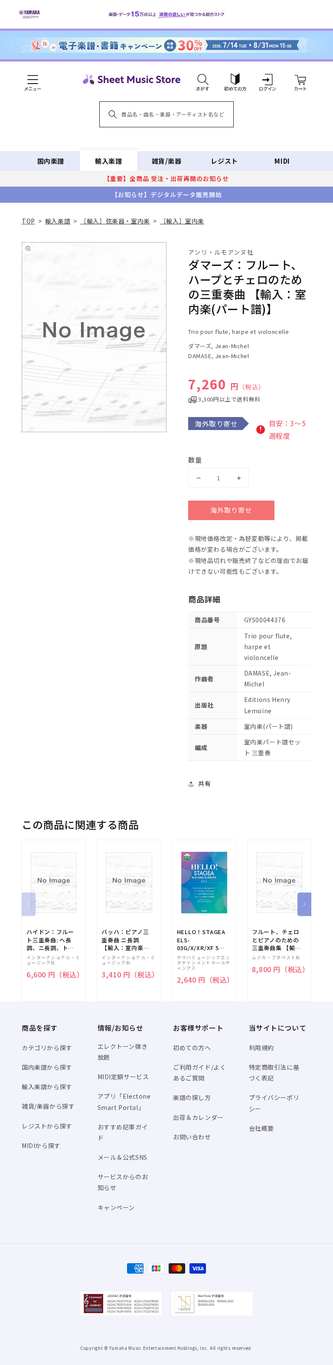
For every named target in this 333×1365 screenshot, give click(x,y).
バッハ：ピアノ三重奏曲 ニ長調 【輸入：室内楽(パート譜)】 (125, 940)
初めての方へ (192, 1047)
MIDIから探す (41, 1145)
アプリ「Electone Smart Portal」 (124, 1101)
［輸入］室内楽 (182, 221)
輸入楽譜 (108, 160)
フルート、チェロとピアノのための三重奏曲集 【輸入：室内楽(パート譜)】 (276, 940)
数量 (195, 459)
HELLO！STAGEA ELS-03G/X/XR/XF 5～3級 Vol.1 (201, 940)
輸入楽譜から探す (47, 1086)
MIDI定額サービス (123, 1076)
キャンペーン (116, 1207)
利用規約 (261, 1047)
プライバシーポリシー (274, 1103)
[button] (202, 79)
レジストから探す (47, 1126)
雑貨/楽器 (167, 160)
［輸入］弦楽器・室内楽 (115, 221)
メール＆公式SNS (122, 1157)
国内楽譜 (50, 160)
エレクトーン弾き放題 (123, 1051)
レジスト (224, 160)
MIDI (282, 160)
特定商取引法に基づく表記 (274, 1072)
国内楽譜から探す (47, 1067)
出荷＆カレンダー (198, 1117)
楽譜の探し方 (192, 1097)
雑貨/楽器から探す (48, 1106)
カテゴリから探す (47, 1047)
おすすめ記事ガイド (123, 1132)
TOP (28, 221)
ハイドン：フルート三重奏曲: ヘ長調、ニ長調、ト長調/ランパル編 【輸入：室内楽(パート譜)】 (50, 940)
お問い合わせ (192, 1136)
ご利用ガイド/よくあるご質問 (199, 1072)
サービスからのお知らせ (123, 1182)
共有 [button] (204, 783)
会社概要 (261, 1128)
